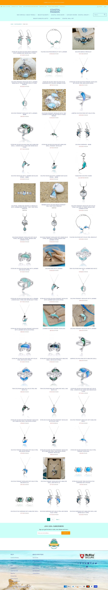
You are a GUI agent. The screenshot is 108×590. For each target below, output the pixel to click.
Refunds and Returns (15, 581)
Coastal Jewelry (36, 565)
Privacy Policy (14, 576)
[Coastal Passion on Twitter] (96, 563)
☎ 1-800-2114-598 (5, 6)
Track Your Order (53, 6)
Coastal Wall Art (36, 573)
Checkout (62, 6)
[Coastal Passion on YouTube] (87, 567)
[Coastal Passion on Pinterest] (91, 563)
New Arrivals (35, 557)
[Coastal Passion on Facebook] (80, 563)
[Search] (105, 14)
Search (12, 560)
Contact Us (14, 6)
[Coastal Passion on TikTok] (93, 563)
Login (100, 6)
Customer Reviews (15, 557)
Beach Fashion (36, 568)
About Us (13, 573)
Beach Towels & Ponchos (38, 560)
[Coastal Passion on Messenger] (88, 563)
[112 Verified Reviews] (54, 549)
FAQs (20, 6)
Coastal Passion (17, 586)
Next (57, 519)
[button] (31, 15)
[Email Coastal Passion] (78, 563)
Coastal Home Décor (37, 563)
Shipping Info (43, 6)
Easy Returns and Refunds (30, 6)
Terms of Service (14, 578)
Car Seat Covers (36, 570)
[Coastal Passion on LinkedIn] (86, 563)
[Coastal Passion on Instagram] (83, 563)
